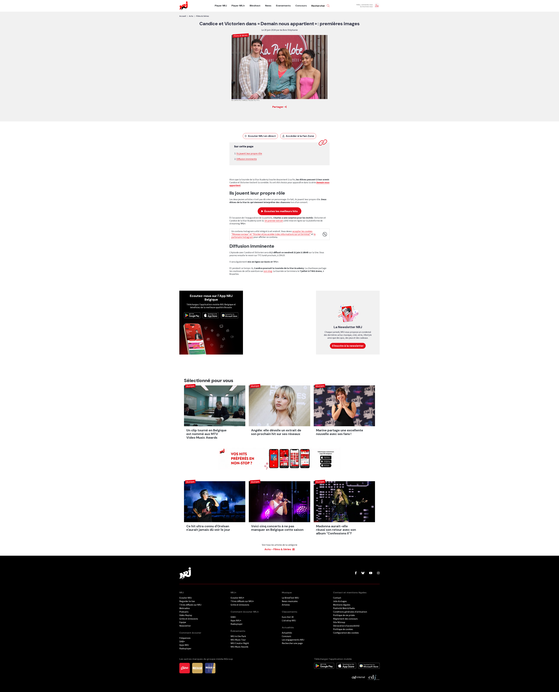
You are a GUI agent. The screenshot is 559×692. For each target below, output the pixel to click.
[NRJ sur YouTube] (370, 573)
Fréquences (185, 638)
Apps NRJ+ (236, 620)
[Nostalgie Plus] (210, 668)
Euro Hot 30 (288, 617)
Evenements (283, 5)
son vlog (268, 271)
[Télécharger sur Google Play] (192, 315)
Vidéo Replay (185, 615)
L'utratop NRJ (289, 620)
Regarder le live (187, 601)
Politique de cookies (343, 629)
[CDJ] (373, 677)
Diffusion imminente (246, 159)
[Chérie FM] (184, 668)
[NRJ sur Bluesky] (362, 573)
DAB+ (182, 641)
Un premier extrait (274, 220)
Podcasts (184, 611)
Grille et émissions (188, 618)
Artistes (286, 604)
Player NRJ (221, 5)
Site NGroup (339, 622)
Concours (301, 5)
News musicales (290, 601)
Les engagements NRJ (293, 639)
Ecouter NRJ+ (237, 597)
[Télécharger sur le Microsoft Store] (229, 315)
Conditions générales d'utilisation (350, 611)
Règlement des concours (345, 618)
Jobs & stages (340, 601)
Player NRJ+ (238, 5)
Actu (191, 16)
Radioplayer (185, 648)
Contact (337, 597)
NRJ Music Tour (238, 639)
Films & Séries (202, 16)
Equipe (182, 622)
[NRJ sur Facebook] (356, 573)
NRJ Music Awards (239, 646)
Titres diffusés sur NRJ (190, 604)
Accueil (182, 16)
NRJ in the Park (238, 636)
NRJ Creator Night (240, 643)
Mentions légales (341, 604)
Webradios (184, 608)
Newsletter (185, 625)
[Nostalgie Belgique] (197, 668)
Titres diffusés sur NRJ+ (242, 601)
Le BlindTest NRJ (290, 597)
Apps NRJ (184, 645)
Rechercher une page (292, 643)
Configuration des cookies (346, 632)
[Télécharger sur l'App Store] (211, 315)
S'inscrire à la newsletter (347, 346)
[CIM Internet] (358, 677)
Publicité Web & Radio (344, 608)
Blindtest (255, 5)
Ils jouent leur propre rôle (249, 153)
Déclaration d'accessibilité (346, 625)
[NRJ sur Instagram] (378, 573)
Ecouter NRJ (185, 597)
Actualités (287, 632)
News (268, 5)
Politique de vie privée (344, 615)
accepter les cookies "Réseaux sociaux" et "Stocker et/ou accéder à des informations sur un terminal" (271, 233)
